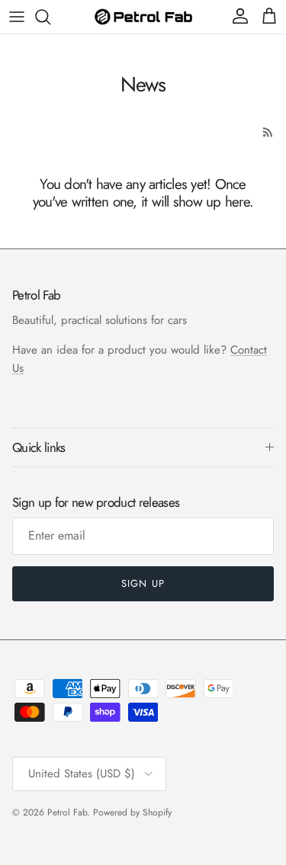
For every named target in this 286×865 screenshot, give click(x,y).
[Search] (50, 17)
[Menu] (17, 17)
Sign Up (142, 583)
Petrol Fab (67, 812)
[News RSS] (268, 132)
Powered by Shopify (132, 812)
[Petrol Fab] (143, 16)
